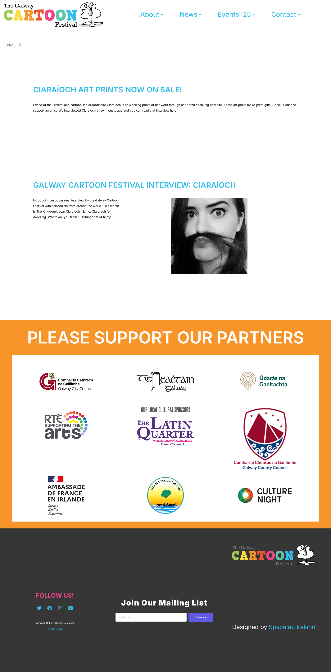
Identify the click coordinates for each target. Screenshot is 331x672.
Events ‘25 (234, 14)
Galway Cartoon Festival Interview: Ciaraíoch (134, 185)
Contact (283, 14)
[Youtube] (70, 608)
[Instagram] (60, 608)
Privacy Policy (55, 629)
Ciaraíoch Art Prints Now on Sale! (107, 89)
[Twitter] (39, 608)
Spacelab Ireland (292, 627)
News (188, 14)
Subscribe (200, 617)
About (149, 14)
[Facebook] (49, 608)
